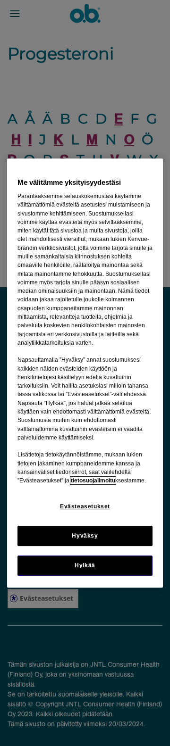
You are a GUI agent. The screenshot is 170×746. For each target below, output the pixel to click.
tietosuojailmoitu (93, 480)
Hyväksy (85, 535)
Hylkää (85, 565)
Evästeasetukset (85, 506)
